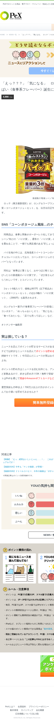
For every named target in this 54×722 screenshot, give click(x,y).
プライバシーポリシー (39, 706)
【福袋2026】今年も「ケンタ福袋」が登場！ (23, 467)
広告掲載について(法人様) (27, 714)
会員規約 (22, 706)
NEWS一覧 (13, 34)
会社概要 (40, 710)
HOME (27, 27)
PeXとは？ (10, 706)
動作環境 (48, 629)
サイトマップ (27, 710)
